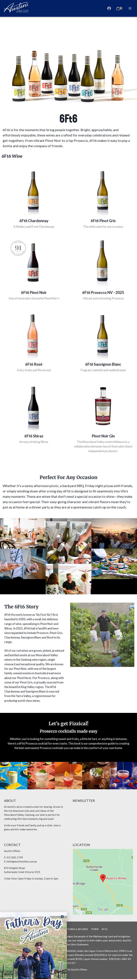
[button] (62, 916)
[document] (68, 489)
